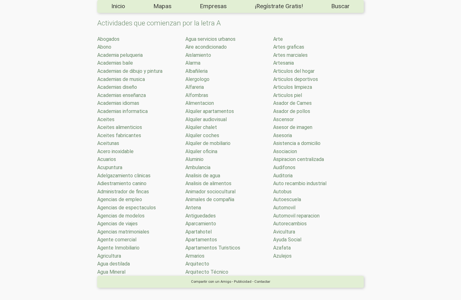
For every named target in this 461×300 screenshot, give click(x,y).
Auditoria (283, 176)
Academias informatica (122, 111)
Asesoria (282, 135)
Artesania (283, 63)
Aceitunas (108, 143)
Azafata (282, 248)
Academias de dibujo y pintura (129, 71)
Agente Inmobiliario (118, 248)
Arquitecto (197, 264)
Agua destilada (113, 264)
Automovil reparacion (296, 216)
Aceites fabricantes (119, 135)
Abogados (108, 39)
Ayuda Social (287, 240)
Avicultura (284, 232)
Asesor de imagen (292, 127)
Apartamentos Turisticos (212, 248)
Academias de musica (121, 79)
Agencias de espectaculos (126, 208)
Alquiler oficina (201, 151)
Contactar (262, 282)
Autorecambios (290, 224)
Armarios (194, 256)
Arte (278, 39)
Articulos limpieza (292, 87)
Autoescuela (287, 199)
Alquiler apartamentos (209, 111)
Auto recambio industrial (299, 183)
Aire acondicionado (206, 47)
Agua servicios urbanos (210, 39)
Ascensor (283, 119)
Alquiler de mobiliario (207, 143)
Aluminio (194, 159)
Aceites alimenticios (119, 127)
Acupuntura (109, 167)
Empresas (213, 6)
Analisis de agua (202, 176)
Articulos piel (287, 95)
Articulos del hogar (294, 71)
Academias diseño (117, 87)
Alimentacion (199, 103)
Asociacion (285, 151)
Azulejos (282, 256)
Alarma (192, 63)
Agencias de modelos (121, 216)
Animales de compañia (209, 199)
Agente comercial (116, 240)
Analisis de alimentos (208, 183)
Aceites (105, 119)
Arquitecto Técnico (206, 272)
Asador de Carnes (292, 103)
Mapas (162, 6)
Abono (104, 47)
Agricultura (109, 256)
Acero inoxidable (115, 151)
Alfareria (194, 87)
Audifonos (284, 167)
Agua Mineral (111, 272)
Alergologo (197, 79)
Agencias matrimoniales (123, 232)
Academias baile (115, 63)
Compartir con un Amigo (211, 282)
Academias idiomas (118, 103)
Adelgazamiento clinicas (124, 176)
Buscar (340, 6)
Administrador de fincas (123, 192)
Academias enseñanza (121, 95)
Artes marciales (290, 55)
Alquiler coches (202, 135)
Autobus (282, 192)
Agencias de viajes (117, 224)
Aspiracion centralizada (298, 159)
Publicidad (243, 282)
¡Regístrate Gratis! (279, 6)
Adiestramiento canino (121, 183)
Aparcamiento (200, 224)
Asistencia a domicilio (297, 143)
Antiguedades (200, 216)
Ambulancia (197, 167)
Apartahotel (198, 232)
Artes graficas (288, 47)
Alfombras (196, 95)
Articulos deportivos (295, 79)
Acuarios (106, 159)
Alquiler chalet (201, 127)
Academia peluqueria (120, 55)
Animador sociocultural (210, 192)
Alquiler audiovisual (206, 119)
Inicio (118, 6)
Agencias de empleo (119, 199)
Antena (193, 208)
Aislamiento (198, 55)
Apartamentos (201, 240)
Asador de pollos (291, 111)
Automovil (284, 208)
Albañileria (196, 71)
